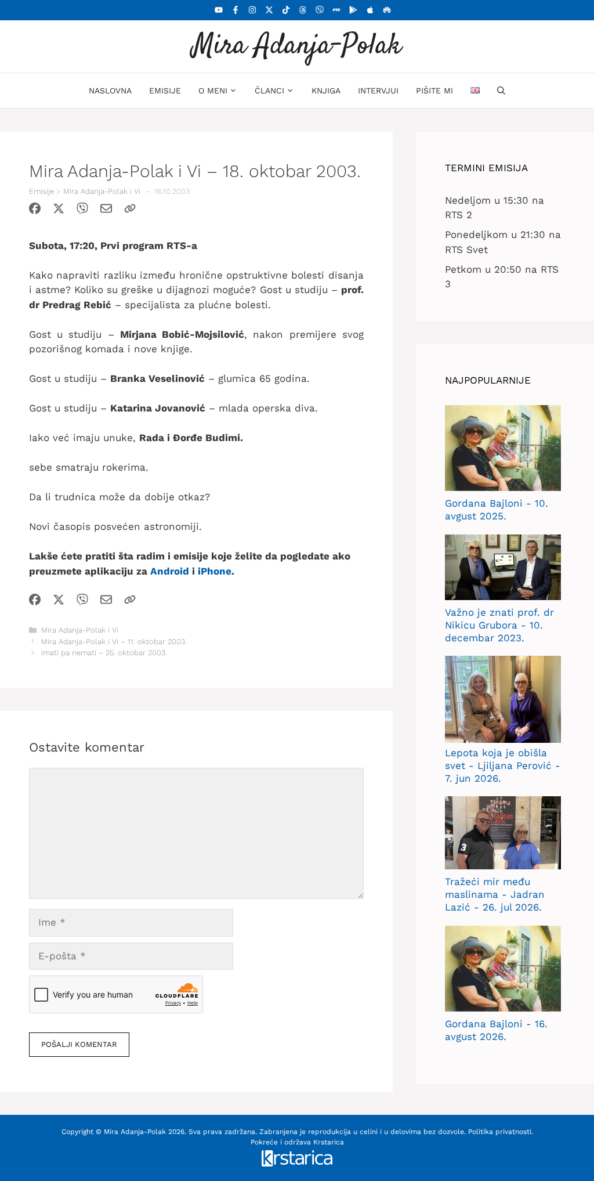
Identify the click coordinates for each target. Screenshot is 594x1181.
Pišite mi (434, 90)
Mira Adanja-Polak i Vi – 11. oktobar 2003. (114, 641)
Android (169, 571)
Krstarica (328, 1142)
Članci (269, 90)
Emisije (165, 90)
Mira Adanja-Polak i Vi (101, 191)
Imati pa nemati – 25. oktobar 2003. (104, 652)
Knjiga (326, 90)
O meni (212, 90)
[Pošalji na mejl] (106, 210)
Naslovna (110, 90)
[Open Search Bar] (501, 90)
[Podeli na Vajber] (82, 210)
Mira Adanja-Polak (297, 46)
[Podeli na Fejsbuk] (35, 210)
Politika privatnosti (499, 1132)
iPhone (214, 571)
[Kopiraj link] (130, 210)
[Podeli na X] (58, 210)
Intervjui (378, 90)
